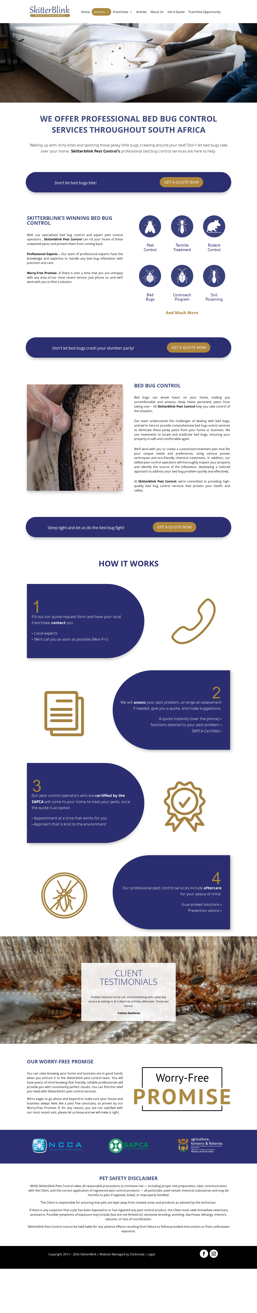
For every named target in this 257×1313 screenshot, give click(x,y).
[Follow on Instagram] (214, 1254)
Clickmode (137, 1254)
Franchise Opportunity (205, 12)
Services (99, 12)
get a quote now (181, 182)
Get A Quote (176, 12)
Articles (141, 12)
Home (85, 12)
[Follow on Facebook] (204, 1254)
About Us (157, 12)
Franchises (120, 12)
